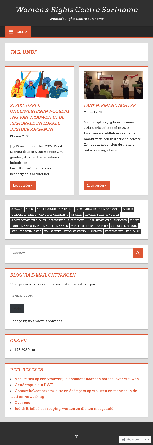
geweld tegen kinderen (102, 214)
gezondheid (57, 220)
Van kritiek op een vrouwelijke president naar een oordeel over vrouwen (78, 379)
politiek (102, 225)
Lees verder (21, 185)
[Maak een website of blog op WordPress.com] (76, 436)
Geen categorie (109, 209)
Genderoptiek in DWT (34, 385)
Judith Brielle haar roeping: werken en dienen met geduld (64, 409)
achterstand (46, 209)
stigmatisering (75, 231)
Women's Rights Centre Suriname (76, 9)
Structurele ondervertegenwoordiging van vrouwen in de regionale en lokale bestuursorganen (39, 117)
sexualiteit (52, 231)
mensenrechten (82, 225)
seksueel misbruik (124, 225)
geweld (76, 214)
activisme (66, 209)
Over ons (22, 403)
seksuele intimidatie (26, 231)
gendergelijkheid (23, 214)
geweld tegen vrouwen (28, 220)
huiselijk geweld (98, 220)
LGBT (14, 225)
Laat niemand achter (110, 105)
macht (48, 225)
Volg (17, 308)
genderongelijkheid (53, 214)
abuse (30, 209)
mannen (62, 225)
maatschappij (30, 225)
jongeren (120, 220)
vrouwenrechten (118, 231)
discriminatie (86, 209)
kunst (134, 220)
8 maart (17, 209)
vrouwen (95, 231)
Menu (22, 32)
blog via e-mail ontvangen (43, 275)
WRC (136, 231)
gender (128, 209)
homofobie (76, 220)
